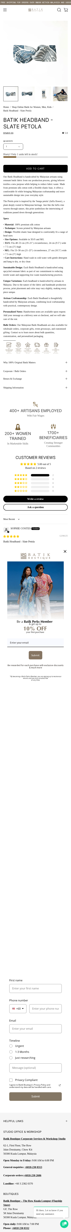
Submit (35, 1096)
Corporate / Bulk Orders (14, 371)
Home (6, 107)
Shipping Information (13, 387)
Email (12, 1020)
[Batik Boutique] (35, 10)
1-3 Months (22, 1051)
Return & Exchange (12, 378)
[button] (58, 10)
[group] (35, 2)
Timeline (14, 1040)
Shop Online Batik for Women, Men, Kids (32, 107)
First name (15, 980)
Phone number (18, 1000)
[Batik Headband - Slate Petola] (10, 93)
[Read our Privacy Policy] (60, 1085)
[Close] (65, 551)
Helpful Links (13, 1121)
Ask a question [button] (35, 507)
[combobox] (18, 1008)
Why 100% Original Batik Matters (19, 362)
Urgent (19, 1046)
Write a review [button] (35, 499)
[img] (65, 133)
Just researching (25, 1057)
